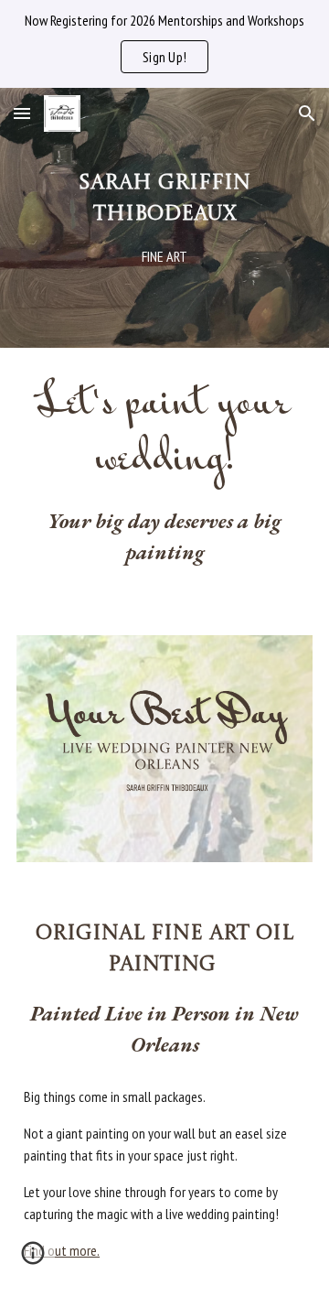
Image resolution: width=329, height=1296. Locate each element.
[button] (22, 113)
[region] (164, 44)
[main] (164, 218)
